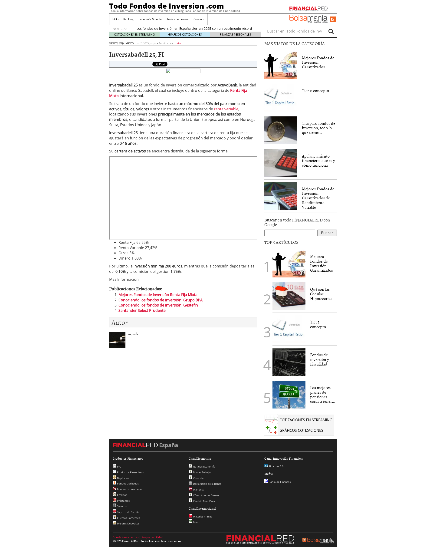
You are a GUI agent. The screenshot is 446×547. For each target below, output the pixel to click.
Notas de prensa (178, 19)
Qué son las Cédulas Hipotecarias (321, 294)
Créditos (121, 495)
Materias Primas (202, 516)
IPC (118, 466)
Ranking (128, 19)
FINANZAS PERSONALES (235, 34)
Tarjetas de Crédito (128, 512)
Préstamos (123, 500)
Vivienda (197, 478)
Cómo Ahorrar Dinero (205, 495)
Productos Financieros (130, 472)
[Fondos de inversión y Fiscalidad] (288, 362)
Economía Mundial (150, 19)
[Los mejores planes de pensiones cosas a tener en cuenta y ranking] (288, 395)
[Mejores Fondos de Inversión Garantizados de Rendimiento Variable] (280, 196)
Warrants (198, 489)
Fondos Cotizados (127, 483)
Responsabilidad (152, 537)
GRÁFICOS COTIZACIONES (185, 34)
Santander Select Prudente (142, 310)
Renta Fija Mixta (122, 43)
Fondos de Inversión (129, 489)
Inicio (115, 19)
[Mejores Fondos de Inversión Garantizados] (280, 65)
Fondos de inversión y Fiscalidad (319, 359)
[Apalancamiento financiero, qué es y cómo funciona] (280, 163)
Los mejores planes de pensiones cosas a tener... (322, 394)
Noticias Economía (203, 466)
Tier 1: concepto (315, 90)
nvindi (179, 43)
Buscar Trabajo (201, 472)
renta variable (226, 109)
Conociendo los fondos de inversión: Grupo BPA (160, 300)
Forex (196, 522)
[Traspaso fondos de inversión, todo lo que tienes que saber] (280, 130)
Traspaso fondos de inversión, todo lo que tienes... (318, 128)
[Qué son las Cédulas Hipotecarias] (288, 295)
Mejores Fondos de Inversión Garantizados (318, 62)
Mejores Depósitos (127, 523)
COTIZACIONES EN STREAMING (134, 34)
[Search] (331, 31)
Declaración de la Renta (206, 483)
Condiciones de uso (125, 537)
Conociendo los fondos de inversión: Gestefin (158, 305)
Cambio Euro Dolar (204, 501)
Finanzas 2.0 (275, 466)
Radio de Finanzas (279, 482)
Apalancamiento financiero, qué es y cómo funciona (318, 160)
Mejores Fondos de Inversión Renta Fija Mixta (157, 294)
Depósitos (122, 478)
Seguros (121, 506)
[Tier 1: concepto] (280, 97)
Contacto (199, 19)
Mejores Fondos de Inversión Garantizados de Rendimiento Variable (318, 198)
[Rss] (332, 19)
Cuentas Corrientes (128, 518)
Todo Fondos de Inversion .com (166, 6)
